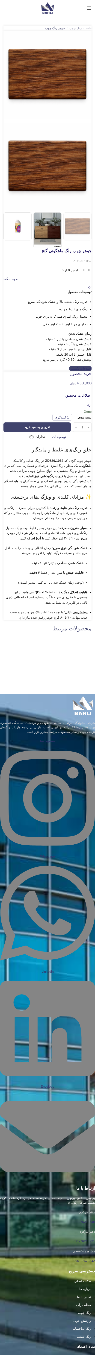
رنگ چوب (75, 28)
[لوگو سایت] (47, 8)
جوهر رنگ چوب (55, 28)
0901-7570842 (84, 1261)
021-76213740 (84, 1222)
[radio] (62, 417)
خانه (89, 28)
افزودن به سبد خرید (37, 427)
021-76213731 (84, 1241)
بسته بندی (85, 417)
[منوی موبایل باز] (89, 8)
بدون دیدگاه (11, 279)
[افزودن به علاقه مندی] (90, 287)
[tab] (59, 437)
